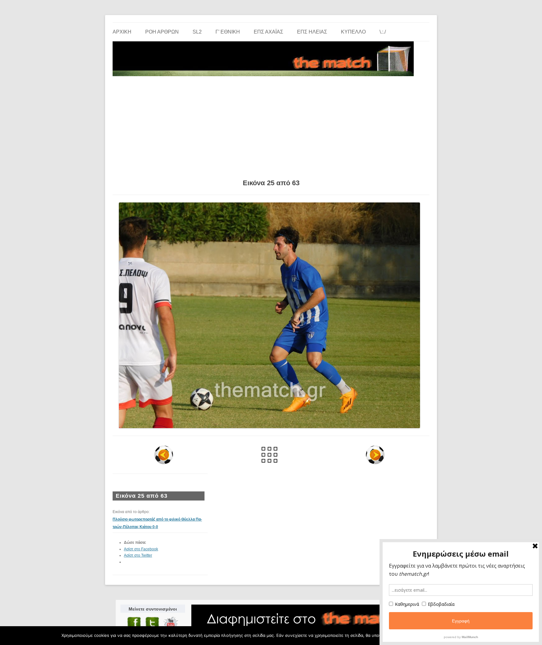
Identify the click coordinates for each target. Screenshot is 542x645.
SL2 (197, 31)
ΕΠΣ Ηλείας (312, 31)
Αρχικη (122, 31)
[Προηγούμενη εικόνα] (164, 454)
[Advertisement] (271, 125)
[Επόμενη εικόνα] (375, 454)
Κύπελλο (353, 31)
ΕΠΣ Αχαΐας (268, 31)
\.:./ (383, 31)
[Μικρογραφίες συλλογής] (269, 454)
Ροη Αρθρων (162, 31)
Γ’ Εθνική (227, 31)
